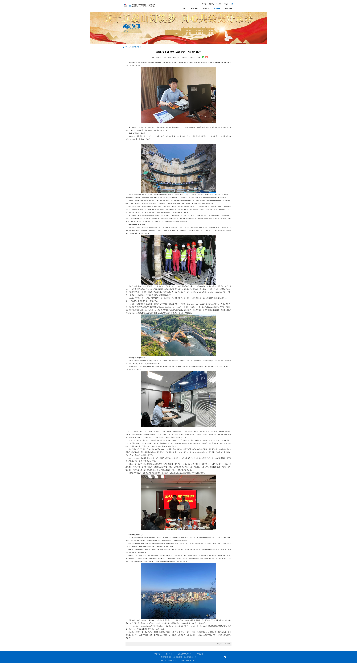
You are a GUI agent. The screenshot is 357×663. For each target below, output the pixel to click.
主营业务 (206, 8)
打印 (220, 644)
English (219, 4)
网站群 (226, 4)
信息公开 (228, 8)
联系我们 (157, 654)
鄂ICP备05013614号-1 (168, 657)
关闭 (228, 644)
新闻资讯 (217, 8)
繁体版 (211, 4)
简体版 (204, 4)
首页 (185, 8)
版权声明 (169, 654)
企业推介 (194, 8)
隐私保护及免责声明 (184, 654)
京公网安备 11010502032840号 (186, 657)
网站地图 (200, 654)
